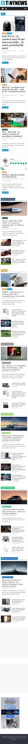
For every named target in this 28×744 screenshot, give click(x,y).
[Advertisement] (14, 643)
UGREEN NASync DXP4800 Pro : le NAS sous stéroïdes (19, 384)
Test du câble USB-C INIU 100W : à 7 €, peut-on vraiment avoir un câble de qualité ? (13, 224)
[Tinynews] (2, 8)
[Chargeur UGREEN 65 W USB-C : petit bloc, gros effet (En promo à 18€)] (6, 546)
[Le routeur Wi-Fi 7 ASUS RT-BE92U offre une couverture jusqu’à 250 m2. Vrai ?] (6, 402)
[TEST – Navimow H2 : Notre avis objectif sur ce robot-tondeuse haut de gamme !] (6, 258)
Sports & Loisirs (6, 433)
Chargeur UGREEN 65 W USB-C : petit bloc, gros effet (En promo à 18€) (18, 549)
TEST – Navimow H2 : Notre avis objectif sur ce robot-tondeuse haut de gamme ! (19, 261)
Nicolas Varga (14, 229)
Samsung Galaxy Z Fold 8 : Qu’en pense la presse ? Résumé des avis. (18, 601)
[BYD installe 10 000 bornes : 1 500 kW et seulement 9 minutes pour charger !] (14, 417)
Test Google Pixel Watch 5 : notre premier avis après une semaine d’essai (19, 252)
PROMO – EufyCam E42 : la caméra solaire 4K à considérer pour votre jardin (13, 294)
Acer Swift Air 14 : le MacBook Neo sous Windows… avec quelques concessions (14, 367)
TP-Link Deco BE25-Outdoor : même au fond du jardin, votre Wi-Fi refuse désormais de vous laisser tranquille (19, 312)
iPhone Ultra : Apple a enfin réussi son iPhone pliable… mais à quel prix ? (18, 610)
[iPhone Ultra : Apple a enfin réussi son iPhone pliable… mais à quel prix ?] (6, 607)
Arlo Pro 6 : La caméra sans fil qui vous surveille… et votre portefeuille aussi (13, 42)
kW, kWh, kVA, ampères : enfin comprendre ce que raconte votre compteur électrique (18, 324)
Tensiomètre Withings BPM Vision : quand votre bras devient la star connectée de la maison (18, 539)
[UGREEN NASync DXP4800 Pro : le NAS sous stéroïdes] (6, 382)
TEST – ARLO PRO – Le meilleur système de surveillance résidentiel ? (12, 134)
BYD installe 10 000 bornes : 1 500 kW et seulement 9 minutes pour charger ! (13, 438)
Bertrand (14, 50)
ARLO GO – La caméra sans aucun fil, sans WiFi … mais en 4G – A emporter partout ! (13, 90)
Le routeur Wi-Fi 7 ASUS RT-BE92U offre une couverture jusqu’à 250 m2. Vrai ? (19, 404)
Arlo (22, 50)
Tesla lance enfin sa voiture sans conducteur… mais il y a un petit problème (13, 511)
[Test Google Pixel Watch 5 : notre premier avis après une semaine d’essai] (6, 250)
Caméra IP (4, 52)
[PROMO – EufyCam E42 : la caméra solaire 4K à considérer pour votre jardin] (14, 274)
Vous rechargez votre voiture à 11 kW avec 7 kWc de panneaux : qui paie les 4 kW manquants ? (19, 477)
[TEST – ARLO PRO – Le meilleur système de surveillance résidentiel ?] (14, 114)
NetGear (9, 180)
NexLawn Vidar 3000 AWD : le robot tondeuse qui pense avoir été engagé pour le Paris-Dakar (19, 334)
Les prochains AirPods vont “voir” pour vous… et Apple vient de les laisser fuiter (19, 618)
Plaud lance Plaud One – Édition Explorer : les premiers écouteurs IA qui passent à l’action (12, 583)
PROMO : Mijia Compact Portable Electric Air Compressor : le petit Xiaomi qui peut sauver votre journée (19, 456)
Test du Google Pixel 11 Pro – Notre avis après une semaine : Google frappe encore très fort (19, 243)
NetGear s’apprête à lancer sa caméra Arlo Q (13, 176)
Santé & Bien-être (6, 506)
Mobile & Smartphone (7, 577)
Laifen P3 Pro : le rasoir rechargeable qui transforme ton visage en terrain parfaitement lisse (18, 529)
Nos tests (5, 129)
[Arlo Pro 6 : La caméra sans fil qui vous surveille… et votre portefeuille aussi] (14, 17)
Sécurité (9, 33)
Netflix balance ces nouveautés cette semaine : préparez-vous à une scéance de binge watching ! (19, 467)
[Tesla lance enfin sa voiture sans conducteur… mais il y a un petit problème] (14, 491)
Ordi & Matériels (6, 363)
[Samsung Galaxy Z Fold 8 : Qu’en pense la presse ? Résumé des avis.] (6, 599)
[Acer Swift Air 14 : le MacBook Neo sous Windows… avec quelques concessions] (14, 347)
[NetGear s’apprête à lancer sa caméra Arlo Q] (14, 156)
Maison (4, 33)
